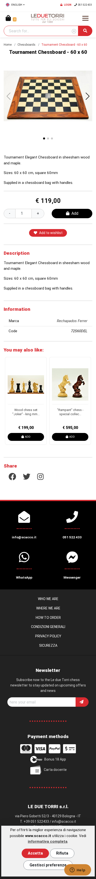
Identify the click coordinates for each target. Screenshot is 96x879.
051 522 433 (85, 4)
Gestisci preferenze (48, 865)
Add (74, 213)
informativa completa (47, 841)
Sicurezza (48, 645)
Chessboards (26, 44)
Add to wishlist (51, 233)
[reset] (74, 31)
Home (8, 44)
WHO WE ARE (48, 599)
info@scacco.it (64, 821)
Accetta (35, 853)
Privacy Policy (48, 636)
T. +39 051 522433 (34, 821)
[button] (87, 96)
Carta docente (55, 769)
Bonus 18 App (55, 759)
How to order (48, 618)
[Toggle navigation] (85, 18)
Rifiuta (62, 853)
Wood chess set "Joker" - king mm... (26, 412)
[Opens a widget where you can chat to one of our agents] (77, 870)
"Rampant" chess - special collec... (70, 412)
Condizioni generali (48, 627)
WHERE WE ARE (48, 608)
